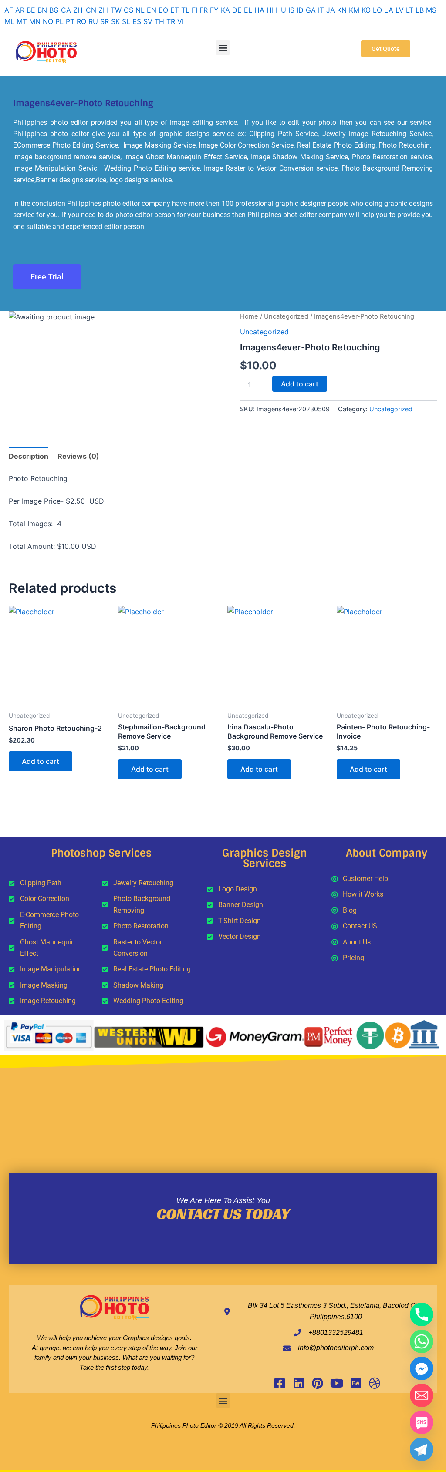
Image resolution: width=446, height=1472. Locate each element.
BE (31, 10)
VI (180, 21)
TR (170, 21)
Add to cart (299, 384)
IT (321, 10)
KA (225, 10)
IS (291, 10)
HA (259, 10)
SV (147, 21)
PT (70, 21)
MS (431, 10)
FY (214, 10)
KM (354, 10)
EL (248, 10)
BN (42, 10)
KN (342, 10)
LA (388, 10)
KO (366, 10)
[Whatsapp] (421, 1341)
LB (420, 10)
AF (8, 10)
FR (203, 10)
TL (185, 10)
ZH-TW (110, 10)
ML (9, 21)
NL (140, 10)
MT (22, 21)
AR (19, 10)
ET (174, 10)
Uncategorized (286, 316)
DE (237, 10)
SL (126, 21)
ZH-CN (84, 10)
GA (311, 10)
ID (300, 10)
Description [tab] (28, 456)
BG (54, 10)
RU (93, 21)
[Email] (421, 1395)
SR (104, 21)
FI (194, 10)
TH (159, 21)
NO (48, 21)
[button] (223, 47)
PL (59, 21)
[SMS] (421, 1422)
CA (66, 10)
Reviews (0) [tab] (78, 456)
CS (128, 10)
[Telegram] (421, 1449)
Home (249, 316)
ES (136, 21)
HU (281, 10)
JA (330, 10)
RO (81, 21)
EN (151, 10)
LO (377, 10)
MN (35, 21)
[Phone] (421, 1314)
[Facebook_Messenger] (421, 1368)
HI (270, 10)
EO (163, 10)
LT (409, 10)
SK (115, 21)
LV (399, 10)
